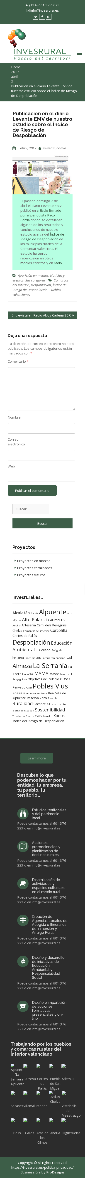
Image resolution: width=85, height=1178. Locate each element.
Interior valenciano (53, 658)
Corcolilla (59, 630)
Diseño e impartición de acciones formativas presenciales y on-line (49, 1010)
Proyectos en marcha (33, 560)
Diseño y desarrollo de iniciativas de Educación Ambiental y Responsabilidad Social (48, 967)
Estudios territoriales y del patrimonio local (49, 814)
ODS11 (65, 679)
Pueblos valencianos (35, 693)
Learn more (37, 758)
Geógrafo (57, 650)
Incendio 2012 (33, 658)
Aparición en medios (33, 275)
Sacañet (40, 703)
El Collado (43, 650)
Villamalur (47, 716)
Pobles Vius (50, 686)
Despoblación (41, 285)
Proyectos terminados (34, 567)
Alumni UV (58, 620)
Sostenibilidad (50, 710)
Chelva (17, 630)
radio (58, 263)
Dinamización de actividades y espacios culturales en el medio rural (48, 886)
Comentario (18, 361)
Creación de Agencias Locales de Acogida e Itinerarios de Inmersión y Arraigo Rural (50, 924)
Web (11, 466)
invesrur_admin (54, 148)
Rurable (52, 698)
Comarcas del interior (36, 631)
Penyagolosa (22, 687)
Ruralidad (22, 703)
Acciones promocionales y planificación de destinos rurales (46, 849)
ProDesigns (55, 1172)
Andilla (16, 625)
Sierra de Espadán (23, 710)
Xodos (59, 715)
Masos (54, 673)
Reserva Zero (37, 698)
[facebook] (42, 17)
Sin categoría (35, 280)
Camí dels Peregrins (52, 625)
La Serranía (50, 665)
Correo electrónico (16, 441)
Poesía (17, 693)
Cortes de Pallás (24, 635)
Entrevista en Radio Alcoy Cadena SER (41, 315)
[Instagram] (48, 17)
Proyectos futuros (31, 575)
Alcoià (34, 613)
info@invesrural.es (44, 10)
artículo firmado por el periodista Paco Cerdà (40, 215)
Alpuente (52, 611)
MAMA (41, 673)
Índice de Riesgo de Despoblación (42, 236)
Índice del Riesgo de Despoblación (39, 287)
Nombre (14, 417)
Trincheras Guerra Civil (26, 716)
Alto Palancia (35, 619)
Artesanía (29, 625)
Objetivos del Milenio (43, 679)
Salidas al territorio (57, 704)
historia (18, 657)
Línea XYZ (28, 674)
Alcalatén (21, 612)
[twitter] (35, 17)
